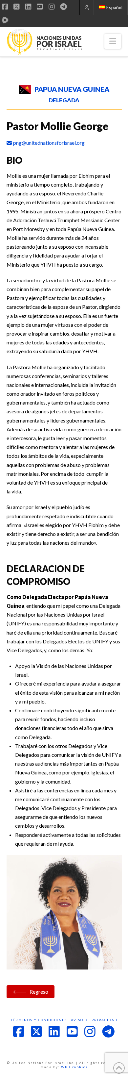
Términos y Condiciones (39, 1020)
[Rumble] (5, 20)
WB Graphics (74, 1067)
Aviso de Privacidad (94, 1020)
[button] (112, 41)
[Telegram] (63, 6)
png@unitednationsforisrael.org (49, 143)
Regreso (39, 991)
